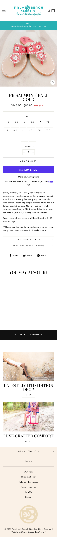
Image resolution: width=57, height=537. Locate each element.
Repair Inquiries (28, 486)
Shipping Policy (28, 476)
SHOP (28, 395)
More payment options (28, 176)
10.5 (48, 130)
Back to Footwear (30, 334)
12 (32, 138)
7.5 (48, 121)
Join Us (28, 491)
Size (28, 116)
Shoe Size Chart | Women (28, 246)
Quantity (28, 146)
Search (28, 461)
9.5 (30, 130)
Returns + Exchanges (28, 481)
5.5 (16, 121)
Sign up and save (28, 451)
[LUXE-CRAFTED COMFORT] (28, 416)
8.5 (15, 130)
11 (25, 138)
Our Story (28, 471)
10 (39, 130)
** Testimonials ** (28, 240)
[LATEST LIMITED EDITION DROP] (28, 366)
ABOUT (28, 441)
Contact (28, 496)
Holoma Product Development (33, 532)
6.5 (32, 121)
